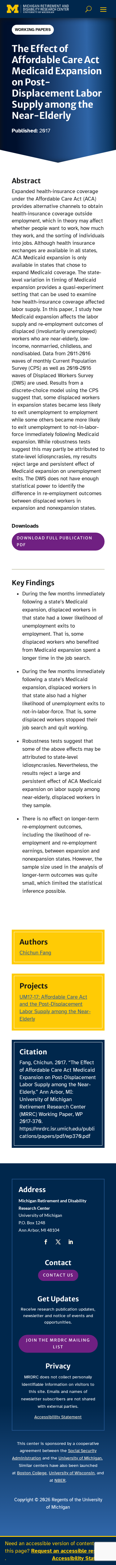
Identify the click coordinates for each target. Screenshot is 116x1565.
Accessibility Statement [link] (81, 1558)
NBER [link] (60, 1480)
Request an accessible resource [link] (70, 1551)
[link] (38, 9)
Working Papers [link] (33, 29)
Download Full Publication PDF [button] (54, 541)
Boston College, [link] (32, 1473)
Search (89, 9)
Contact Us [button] (58, 1275)
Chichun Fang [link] (35, 952)
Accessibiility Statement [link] (58, 1417)
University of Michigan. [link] (80, 1458)
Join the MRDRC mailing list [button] (58, 1344)
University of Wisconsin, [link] (72, 1473)
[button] (103, 9)
